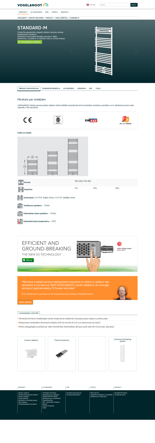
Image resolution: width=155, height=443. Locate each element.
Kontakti (65, 12)
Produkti (23, 12)
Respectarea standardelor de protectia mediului (59, 322)
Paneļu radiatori (23, 393)
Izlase (44, 408)
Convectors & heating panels (122, 340)
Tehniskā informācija (49, 393)
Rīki (47, 12)
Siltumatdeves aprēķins (30, 42)
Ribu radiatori (22, 402)
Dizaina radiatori (23, 396)
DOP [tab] (90, 88)
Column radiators (31, 340)
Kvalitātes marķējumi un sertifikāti (102, 395)
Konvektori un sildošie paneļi (27, 400)
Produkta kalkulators (73, 395)
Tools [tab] (98, 88)
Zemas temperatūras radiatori (28, 395)
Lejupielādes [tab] (68, 88)
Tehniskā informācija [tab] (51, 88)
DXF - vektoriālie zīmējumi (51, 402)
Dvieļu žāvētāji (61, 18)
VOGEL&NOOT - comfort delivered (30, 18)
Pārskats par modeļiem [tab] (29, 88)
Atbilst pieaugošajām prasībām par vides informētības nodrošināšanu (66, 327)
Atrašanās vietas (120, 395)
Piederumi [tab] (82, 88)
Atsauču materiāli (48, 406)
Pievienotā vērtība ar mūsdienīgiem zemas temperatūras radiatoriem (63, 318)
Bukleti (44, 404)
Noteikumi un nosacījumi (99, 396)
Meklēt (134, 5)
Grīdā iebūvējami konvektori (27, 404)
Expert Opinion (25, 302)
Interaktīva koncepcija (74, 393)
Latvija (92, 5)
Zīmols (55, 12)
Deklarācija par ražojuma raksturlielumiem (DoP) (50, 395)
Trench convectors (61, 340)
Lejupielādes (36, 12)
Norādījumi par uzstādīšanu (51, 398)
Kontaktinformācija (121, 393)
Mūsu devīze (95, 393)
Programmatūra (47, 400)
